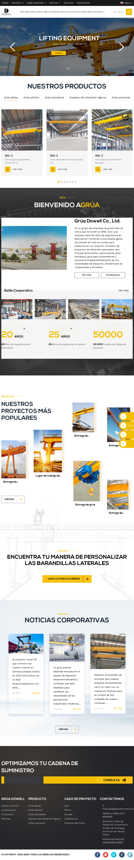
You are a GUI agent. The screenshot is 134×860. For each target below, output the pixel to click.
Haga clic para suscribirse (64, 579)
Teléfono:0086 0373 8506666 (113, 815)
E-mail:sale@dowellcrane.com (117, 807)
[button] (12, 47)
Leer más (17, 169)
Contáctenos (113, 275)
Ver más (86, 275)
